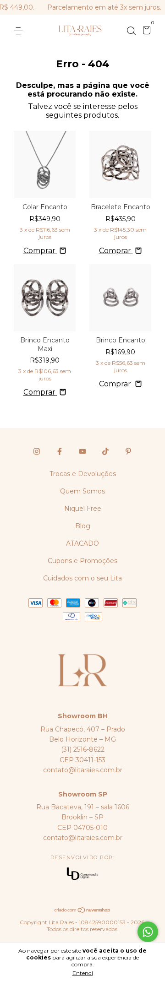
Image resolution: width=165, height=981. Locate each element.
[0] (145, 31)
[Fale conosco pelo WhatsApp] (148, 931)
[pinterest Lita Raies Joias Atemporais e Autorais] (128, 451)
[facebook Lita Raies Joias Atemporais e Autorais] (59, 451)
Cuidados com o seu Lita (82, 578)
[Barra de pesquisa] (131, 31)
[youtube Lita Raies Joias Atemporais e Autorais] (82, 451)
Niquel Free (82, 508)
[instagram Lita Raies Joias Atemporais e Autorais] (36, 451)
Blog (82, 526)
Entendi (82, 973)
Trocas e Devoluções (83, 474)
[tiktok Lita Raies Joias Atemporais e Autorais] (105, 451)
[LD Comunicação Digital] (82, 874)
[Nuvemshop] (82, 910)
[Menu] (20, 31)
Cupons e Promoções (82, 561)
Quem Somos (82, 491)
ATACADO (82, 543)
